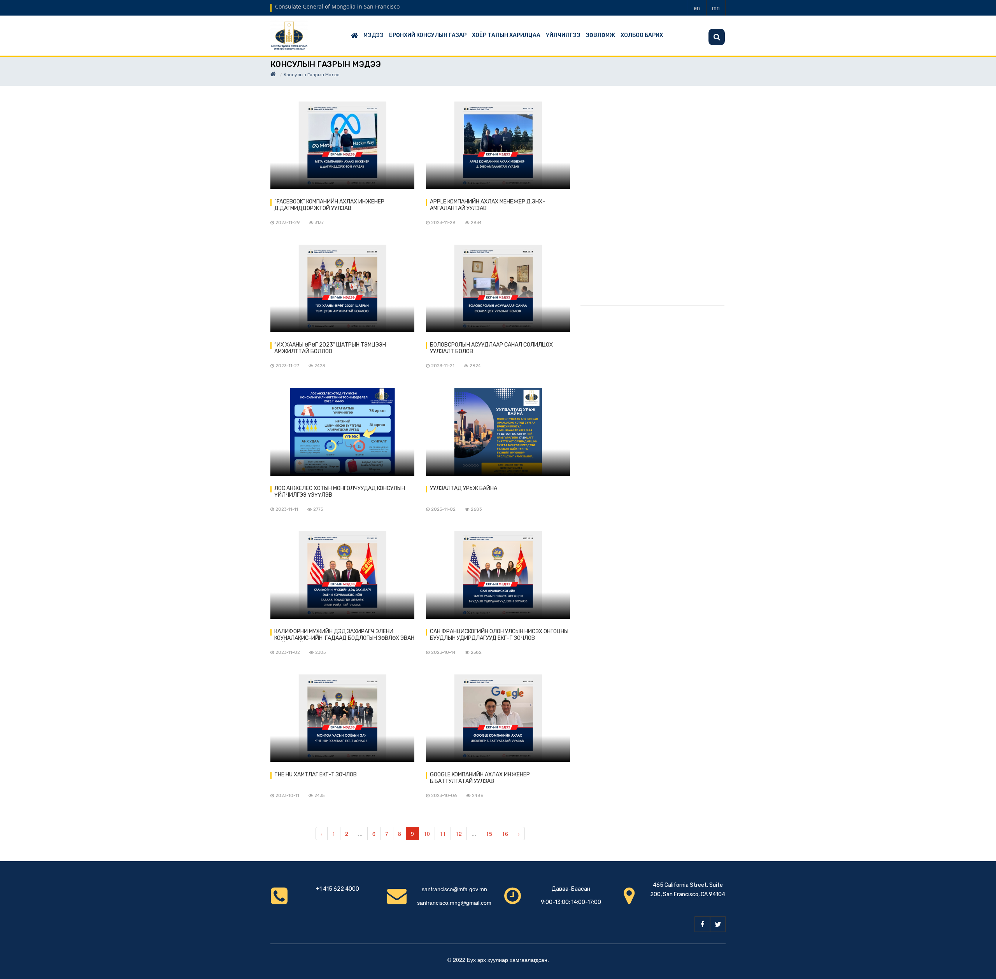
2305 (320, 652)
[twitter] (718, 924)
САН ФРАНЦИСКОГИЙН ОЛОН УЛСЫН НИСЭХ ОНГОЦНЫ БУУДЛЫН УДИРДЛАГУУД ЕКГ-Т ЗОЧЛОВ (499, 634)
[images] (342, 145)
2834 (476, 222)
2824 (475, 365)
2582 (476, 652)
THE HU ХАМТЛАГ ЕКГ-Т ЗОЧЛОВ (315, 774)
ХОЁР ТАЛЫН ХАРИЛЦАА (506, 35)
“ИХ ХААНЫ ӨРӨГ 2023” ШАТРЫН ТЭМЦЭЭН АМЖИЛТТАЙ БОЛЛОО (330, 348)
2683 (476, 509)
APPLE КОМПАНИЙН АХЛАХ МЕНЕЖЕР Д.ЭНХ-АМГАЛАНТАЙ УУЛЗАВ (487, 205)
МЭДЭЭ (373, 35)
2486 (477, 795)
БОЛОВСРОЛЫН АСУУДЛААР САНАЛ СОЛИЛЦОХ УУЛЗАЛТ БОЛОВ (491, 348)
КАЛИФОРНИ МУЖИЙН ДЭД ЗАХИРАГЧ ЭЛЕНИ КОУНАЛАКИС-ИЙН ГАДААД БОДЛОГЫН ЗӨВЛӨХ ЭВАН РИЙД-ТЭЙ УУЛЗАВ (344, 635)
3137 (319, 222)
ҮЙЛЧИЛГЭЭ (563, 35)
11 (443, 833)
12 (459, 833)
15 (489, 833)
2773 (318, 509)
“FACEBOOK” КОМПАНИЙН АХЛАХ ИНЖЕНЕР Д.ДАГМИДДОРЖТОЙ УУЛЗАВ (329, 205)
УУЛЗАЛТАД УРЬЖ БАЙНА (463, 488)
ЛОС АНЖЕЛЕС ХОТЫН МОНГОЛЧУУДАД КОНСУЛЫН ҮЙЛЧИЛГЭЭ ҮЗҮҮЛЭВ (339, 491)
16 (505, 833)
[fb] (702, 924)
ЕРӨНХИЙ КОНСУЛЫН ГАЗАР (427, 35)
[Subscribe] (716, 37)
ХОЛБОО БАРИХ (642, 35)
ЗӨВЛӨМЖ (600, 35)
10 (427, 833)
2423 (319, 365)
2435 (319, 795)
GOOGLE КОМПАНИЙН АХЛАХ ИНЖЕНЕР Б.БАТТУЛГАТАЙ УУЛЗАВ (480, 778)
